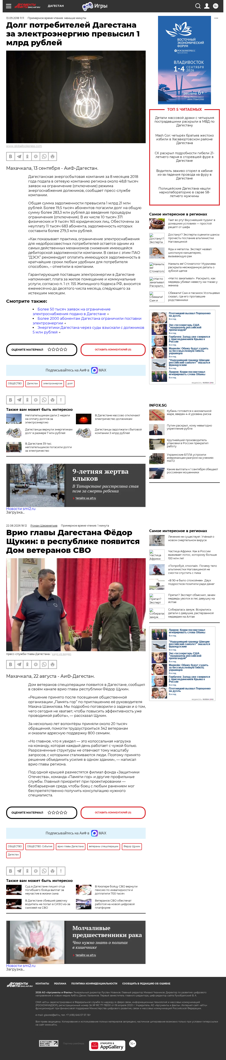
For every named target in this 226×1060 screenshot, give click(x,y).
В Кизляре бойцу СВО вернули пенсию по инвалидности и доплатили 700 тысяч (116, 890)
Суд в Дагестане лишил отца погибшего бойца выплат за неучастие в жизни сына (45, 890)
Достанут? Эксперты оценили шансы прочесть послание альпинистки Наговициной (193, 238)
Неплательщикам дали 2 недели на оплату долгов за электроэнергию (47, 419)
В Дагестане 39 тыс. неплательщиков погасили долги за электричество (48, 447)
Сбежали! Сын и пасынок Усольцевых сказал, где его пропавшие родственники (194, 296)
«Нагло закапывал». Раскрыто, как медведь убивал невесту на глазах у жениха (193, 282)
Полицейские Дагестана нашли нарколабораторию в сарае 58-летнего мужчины (184, 192)
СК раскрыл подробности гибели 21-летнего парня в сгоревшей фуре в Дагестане (184, 157)
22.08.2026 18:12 (16, 525)
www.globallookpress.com (24, 146)
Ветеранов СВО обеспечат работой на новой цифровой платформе (115, 904)
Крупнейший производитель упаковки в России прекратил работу (188, 443)
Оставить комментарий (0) (113, 349)
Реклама (60, 983)
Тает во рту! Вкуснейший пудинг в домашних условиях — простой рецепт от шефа (191, 223)
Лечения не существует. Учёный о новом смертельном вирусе (191, 538)
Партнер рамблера (73, 1043)
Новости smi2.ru (21, 509)
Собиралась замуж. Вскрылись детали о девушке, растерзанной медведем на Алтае (191, 613)
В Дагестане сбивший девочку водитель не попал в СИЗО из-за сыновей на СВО (47, 904)
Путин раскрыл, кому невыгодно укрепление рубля (189, 427)
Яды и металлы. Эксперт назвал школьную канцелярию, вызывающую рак (190, 252)
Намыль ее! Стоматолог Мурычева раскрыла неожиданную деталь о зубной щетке (192, 267)
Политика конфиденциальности (94, 983)
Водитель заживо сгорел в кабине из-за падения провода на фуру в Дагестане (184, 174)
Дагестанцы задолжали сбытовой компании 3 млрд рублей (118, 431)
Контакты (42, 983)
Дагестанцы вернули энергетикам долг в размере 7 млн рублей (48, 431)
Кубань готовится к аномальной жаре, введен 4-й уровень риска (189, 412)
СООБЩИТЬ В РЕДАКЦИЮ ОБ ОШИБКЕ (146, 983)
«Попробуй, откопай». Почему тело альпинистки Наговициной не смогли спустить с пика (192, 569)
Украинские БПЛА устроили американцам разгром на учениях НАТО (190, 457)
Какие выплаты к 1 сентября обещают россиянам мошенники (192, 471)
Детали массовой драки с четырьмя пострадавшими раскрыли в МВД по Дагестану (184, 121)
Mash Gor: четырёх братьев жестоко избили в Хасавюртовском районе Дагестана (184, 139)
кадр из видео (61, 654)
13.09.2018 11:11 (15, 18)
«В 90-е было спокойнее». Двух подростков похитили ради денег (191, 582)
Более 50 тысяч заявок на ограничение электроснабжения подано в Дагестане (72, 311)
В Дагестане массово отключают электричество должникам (117, 417)
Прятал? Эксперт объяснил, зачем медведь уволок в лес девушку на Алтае (191, 598)
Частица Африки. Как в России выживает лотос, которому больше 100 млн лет (192, 555)
